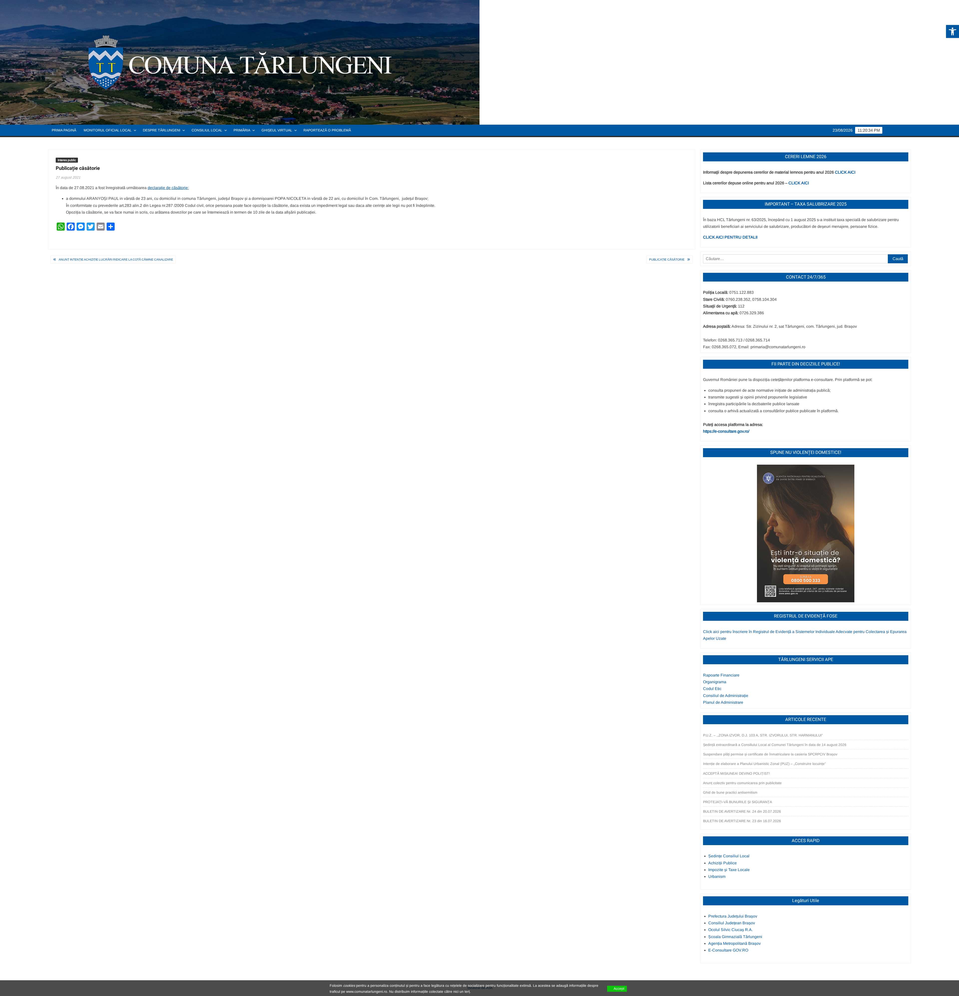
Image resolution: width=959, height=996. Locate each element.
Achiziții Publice (722, 863)
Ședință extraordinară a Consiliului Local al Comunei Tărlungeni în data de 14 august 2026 (774, 745)
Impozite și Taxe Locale (729, 870)
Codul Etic (712, 688)
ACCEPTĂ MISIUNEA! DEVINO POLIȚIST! (736, 773)
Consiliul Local (207, 130)
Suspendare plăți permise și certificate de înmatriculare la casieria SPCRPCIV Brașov (770, 754)
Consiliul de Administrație (725, 695)
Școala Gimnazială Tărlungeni (735, 937)
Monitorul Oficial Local (108, 130)
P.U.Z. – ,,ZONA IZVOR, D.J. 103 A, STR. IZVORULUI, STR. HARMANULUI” (763, 735)
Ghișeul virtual (276, 130)
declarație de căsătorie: (168, 188)
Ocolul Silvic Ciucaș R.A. (730, 930)
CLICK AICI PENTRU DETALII (730, 237)
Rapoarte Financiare (721, 675)
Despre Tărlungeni (161, 130)
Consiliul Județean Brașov (731, 923)
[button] (952, 31)
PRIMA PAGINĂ (64, 130)
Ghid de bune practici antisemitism (730, 792)
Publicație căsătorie (667, 259)
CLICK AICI (845, 172)
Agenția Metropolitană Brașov (734, 943)
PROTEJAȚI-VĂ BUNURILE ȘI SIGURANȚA (737, 802)
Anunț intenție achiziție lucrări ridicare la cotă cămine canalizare (116, 259)
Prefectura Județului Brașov (732, 916)
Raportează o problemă (327, 130)
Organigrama (714, 682)
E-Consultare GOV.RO (728, 950)
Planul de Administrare (723, 702)
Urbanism (716, 876)
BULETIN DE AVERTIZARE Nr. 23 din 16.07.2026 (742, 821)
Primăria (242, 130)
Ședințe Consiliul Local (728, 856)
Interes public (67, 160)
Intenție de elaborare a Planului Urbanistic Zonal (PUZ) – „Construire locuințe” (764, 764)
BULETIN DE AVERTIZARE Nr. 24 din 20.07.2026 (742, 811)
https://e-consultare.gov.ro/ (726, 431)
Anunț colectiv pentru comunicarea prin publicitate (742, 783)
